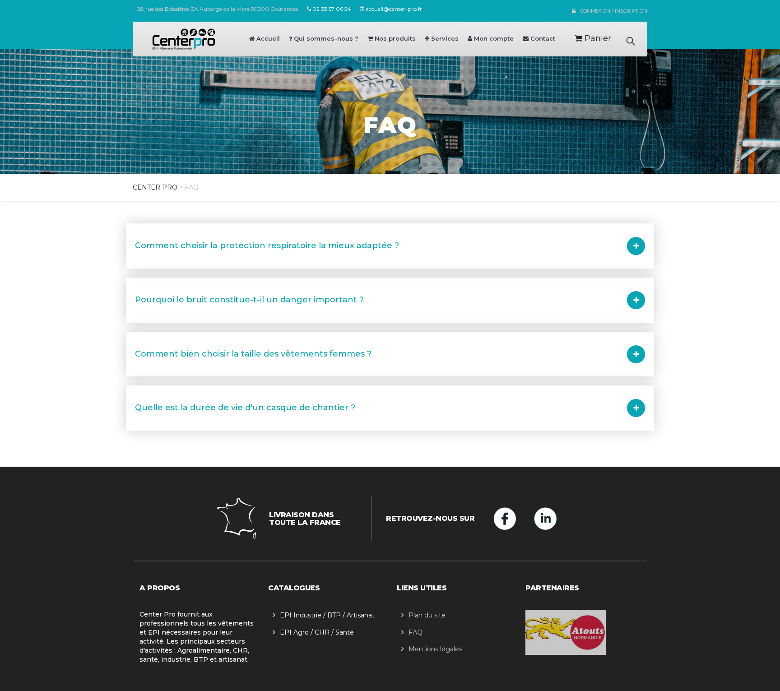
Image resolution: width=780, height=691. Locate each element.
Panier (596, 38)
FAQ (415, 632)
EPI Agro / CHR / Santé (317, 632)
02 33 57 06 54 (331, 8)
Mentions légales (435, 649)
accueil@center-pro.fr (393, 8)
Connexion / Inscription (613, 11)
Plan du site (427, 615)
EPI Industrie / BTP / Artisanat (327, 615)
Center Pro (155, 187)
